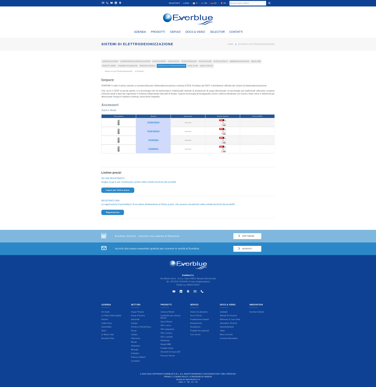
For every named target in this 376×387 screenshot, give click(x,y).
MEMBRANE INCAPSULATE (239, 61)
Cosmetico (135, 361)
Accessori (139, 71)
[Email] (195, 292)
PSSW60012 (153, 149)
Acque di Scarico (138, 316)
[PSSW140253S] (118, 131)
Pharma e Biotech (138, 357)
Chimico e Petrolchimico (141, 327)
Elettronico (135, 338)
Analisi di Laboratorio (199, 312)
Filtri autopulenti (189, 61)
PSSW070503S (153, 122)
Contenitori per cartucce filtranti (135, 61)
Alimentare (135, 346)
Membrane (165, 341)
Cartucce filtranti (110, 61)
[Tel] (202, 292)
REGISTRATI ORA (110, 200)
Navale (134, 342)
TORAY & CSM (193, 66)
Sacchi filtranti (159, 61)
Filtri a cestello (221, 61)
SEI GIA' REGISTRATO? (113, 178)
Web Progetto (193, 379)
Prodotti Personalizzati (199, 331)
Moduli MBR (256, 61)
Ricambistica (195, 327)
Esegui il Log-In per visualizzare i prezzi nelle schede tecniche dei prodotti (138, 182)
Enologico (135, 353)
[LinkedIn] (116, 3)
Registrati (174, 3)
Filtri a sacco (173, 61)
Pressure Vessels (147, 66)
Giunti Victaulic (206, 66)
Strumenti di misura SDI (127, 66)
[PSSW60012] (118, 149)
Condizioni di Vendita (201, 377)
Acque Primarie (137, 312)
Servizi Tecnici (196, 316)
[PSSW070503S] (118, 122)
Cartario (134, 335)
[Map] (120, 3)
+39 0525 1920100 (178, 282)
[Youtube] (111, 3)
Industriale (135, 319)
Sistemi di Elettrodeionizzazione (256, 44)
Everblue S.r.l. (172, 374)
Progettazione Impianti (199, 319)
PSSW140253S (153, 131)
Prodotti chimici (109, 66)
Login (186, 3)
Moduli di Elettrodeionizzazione (118, 71)
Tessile (134, 331)
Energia (134, 323)
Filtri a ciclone (205, 61)
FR (224, 3)
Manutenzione (196, 323)
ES (215, 3)
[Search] (269, 2)
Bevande (134, 350)
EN (205, 3)
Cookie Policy (181, 377)
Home (230, 44)
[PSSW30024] (118, 140)
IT (196, 3)
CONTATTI (236, 31)
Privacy (168, 377)
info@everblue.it (202, 282)
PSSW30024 (153, 140)
